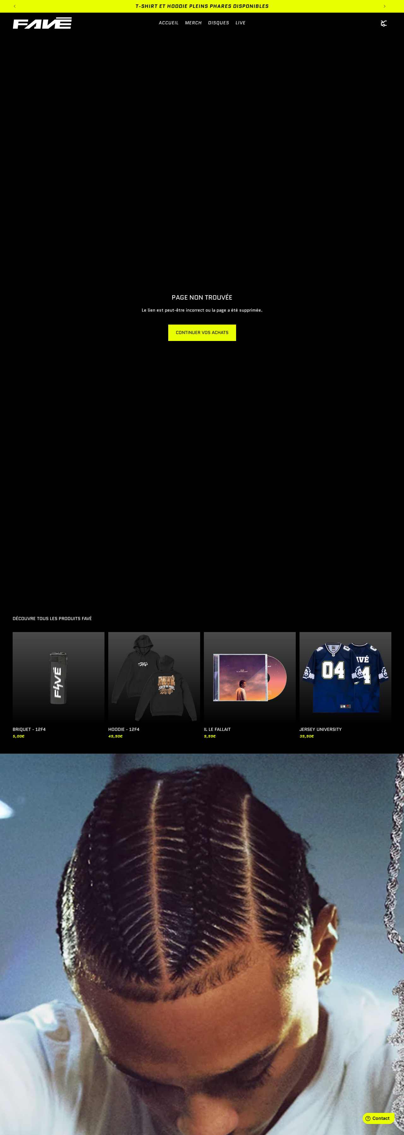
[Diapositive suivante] (190, 678)
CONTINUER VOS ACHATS (202, 332)
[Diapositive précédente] (117, 678)
